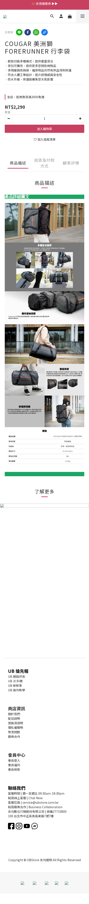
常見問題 (14, 732)
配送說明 (14, 718)
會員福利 (14, 765)
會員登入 (14, 760)
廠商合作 (14, 736)
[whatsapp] (36, 32)
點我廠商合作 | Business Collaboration (35, 807)
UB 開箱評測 (16, 676)
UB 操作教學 (16, 690)
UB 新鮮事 (15, 685)
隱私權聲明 (15, 727)
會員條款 (14, 769)
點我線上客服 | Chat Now (25, 798)
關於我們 (14, 714)
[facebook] (27, 32)
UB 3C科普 (15, 681)
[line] (19, 32)
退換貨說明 (15, 723)
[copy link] (44, 32)
